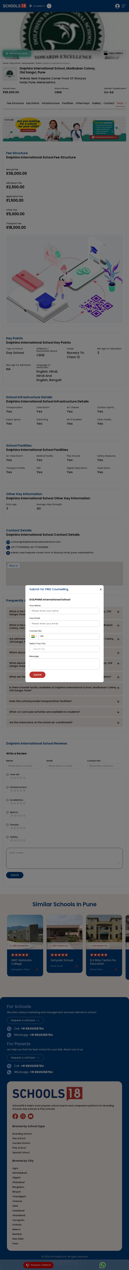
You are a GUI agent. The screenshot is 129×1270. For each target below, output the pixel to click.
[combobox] (33, 636)
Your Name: (35, 605)
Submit (38, 674)
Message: (34, 656)
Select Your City (37, 643)
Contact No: (35, 631)
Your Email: (34, 618)
